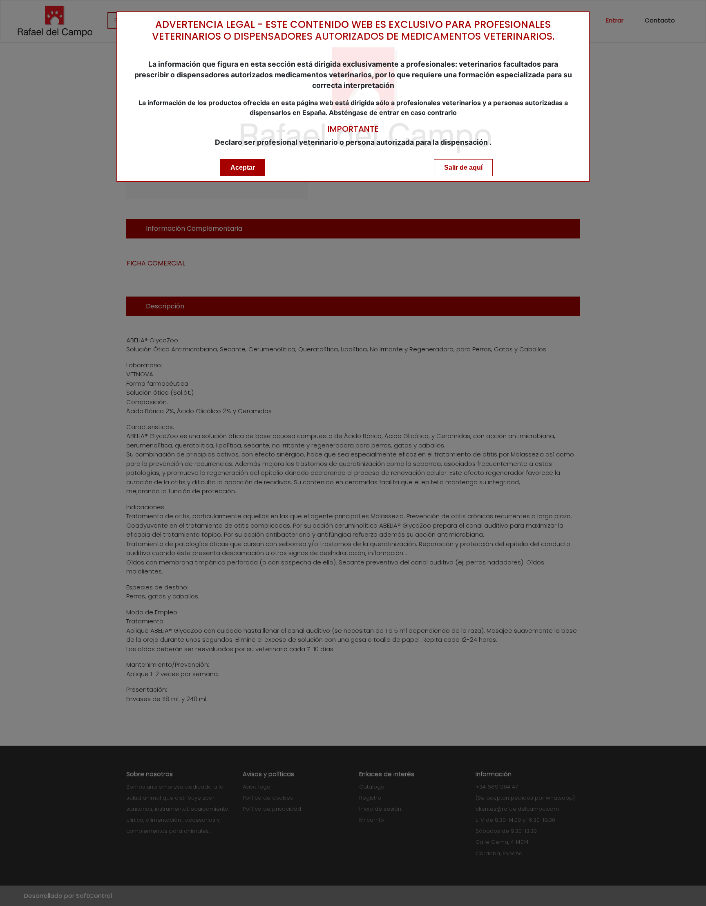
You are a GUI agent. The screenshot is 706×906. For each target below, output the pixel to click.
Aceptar (242, 167)
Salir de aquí (463, 167)
